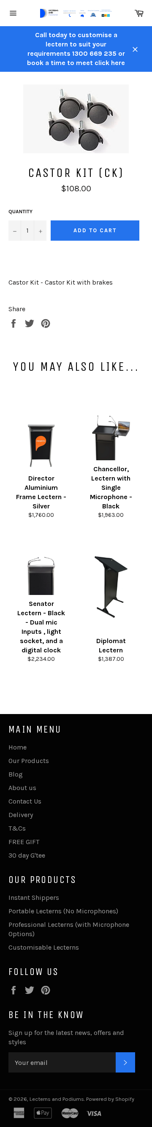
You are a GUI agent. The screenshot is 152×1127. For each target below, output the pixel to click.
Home (17, 747)
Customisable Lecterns (43, 947)
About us (22, 788)
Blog (15, 774)
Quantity (20, 212)
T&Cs (17, 828)
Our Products (28, 761)
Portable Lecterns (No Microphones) (63, 911)
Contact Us (24, 801)
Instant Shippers (33, 897)
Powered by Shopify (110, 1099)
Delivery (20, 815)
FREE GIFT (23, 842)
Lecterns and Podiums (57, 1099)
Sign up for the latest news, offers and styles (66, 1037)
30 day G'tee (26, 855)
